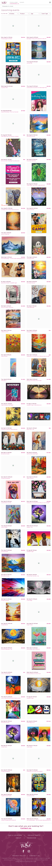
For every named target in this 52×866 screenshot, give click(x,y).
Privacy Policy (18, 856)
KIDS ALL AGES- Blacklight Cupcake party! (10, 160)
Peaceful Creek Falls (31, 160)
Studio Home (14, 2)
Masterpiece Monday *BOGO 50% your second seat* (38, 356)
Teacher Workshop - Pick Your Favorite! (9, 111)
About (18, 838)
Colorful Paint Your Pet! (6, 502)
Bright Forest (29, 624)
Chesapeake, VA (5, 6)
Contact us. (26, 828)
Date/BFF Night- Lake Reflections (34, 405)
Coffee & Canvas (4, 331)
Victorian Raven (4, 551)
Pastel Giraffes (4, 527)
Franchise (31, 838)
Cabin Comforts (30, 478)
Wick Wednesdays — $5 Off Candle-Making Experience (13, 258)
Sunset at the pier (5, 600)
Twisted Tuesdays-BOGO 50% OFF (8, 820)
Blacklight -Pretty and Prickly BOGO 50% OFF (36, 38)
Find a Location (15, 835)
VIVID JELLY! (3, 380)
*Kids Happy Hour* (31, 722)
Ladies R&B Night (30, 307)
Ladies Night (29, 746)
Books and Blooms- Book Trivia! (34, 673)
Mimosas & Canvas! (31, 136)
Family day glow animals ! (6, 38)
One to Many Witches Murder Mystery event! (10, 698)
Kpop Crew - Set (30, 429)
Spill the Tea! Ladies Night (32, 453)
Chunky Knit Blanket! (5, 478)
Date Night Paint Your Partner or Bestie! (10, 136)
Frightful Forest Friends (6, 795)
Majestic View (30, 527)
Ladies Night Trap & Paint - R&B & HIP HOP (36, 185)
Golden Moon (4, 746)
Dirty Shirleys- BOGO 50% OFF (33, 649)
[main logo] (4, 1)
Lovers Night (29, 600)
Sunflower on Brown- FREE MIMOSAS (9, 429)
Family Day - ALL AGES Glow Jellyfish (35, 771)
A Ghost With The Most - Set (33, 575)
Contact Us (34, 856)
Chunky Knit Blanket (5, 771)
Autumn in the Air (30, 209)
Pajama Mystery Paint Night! (7, 405)
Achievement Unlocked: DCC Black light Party (37, 87)
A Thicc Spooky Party (5, 673)
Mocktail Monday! (30, 795)
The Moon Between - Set (6, 649)
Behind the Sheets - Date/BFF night (9, 282)
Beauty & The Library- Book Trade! (34, 380)
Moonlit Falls (29, 63)
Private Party (34, 835)
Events (22, 2)
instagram (29, 851)
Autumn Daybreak (5, 234)
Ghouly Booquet (30, 258)
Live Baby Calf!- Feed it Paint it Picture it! (10, 209)
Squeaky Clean (4, 87)
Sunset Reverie (4, 624)
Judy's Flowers (4, 356)
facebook (23, 851)
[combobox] (13, 13)
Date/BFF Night (30, 551)
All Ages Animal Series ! (32, 331)
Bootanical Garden (5, 453)
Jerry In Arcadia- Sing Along (7, 307)
